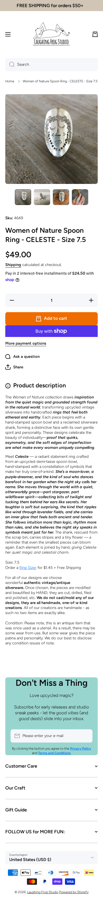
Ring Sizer (27, 567)
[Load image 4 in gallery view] (80, 197)
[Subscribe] (85, 736)
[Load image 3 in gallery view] (61, 197)
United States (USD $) (30, 859)
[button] (95, 34)
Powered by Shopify (73, 892)
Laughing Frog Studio (42, 892)
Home (9, 81)
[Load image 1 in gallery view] (23, 197)
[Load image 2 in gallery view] (42, 197)
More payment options (25, 343)
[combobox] (51, 64)
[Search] (10, 64)
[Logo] (51, 34)
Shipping (13, 264)
